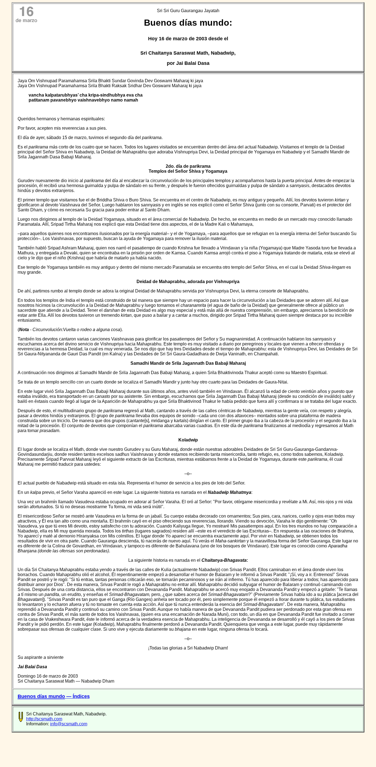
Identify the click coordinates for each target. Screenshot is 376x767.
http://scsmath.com (44, 719)
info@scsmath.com (68, 723)
